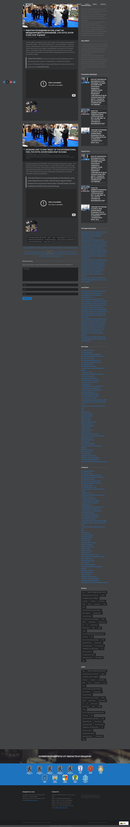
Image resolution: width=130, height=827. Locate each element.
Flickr (98, 796)
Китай (84, 631)
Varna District (97, 604)
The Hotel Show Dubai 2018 (64, 157)
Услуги (87, 4)
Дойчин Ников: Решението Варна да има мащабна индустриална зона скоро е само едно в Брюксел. (93, 280)
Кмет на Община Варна (88, 444)
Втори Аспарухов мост (87, 426)
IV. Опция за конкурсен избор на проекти (93, 406)
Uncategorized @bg (44, 37)
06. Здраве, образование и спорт (91, 360)
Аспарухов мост (97, 613)
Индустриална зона (87, 438)
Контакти (103, 4)
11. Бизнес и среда (86, 372)
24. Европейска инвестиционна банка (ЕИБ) (94, 400)
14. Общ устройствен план (89, 378)
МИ (91, 636)
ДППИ (84, 622)
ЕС (87, 625)
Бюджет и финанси (87, 424)
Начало (54, 4)
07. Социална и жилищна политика (91, 362)
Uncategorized (85, 412)
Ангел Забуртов (86, 613)
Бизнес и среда (85, 420)
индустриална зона (87, 657)
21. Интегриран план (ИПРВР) (89, 394)
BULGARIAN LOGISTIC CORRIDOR (90, 598)
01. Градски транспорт (87, 350)
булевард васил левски (88, 654)
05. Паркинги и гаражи (87, 358)
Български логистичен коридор (91, 619)
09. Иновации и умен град (88, 366)
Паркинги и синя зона (87, 449)
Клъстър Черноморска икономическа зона (93, 634)
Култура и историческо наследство (91, 446)
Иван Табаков (86, 628)
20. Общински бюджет (88, 392)
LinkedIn (86, 796)
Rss (94, 796)
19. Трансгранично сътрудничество (91, 390)
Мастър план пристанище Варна (91, 639)
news (82, 408)
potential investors (36, 157)
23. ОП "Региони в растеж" (89, 398)
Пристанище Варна (86, 451)
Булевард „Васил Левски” (88, 422)
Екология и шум (86, 432)
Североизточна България (88, 455)
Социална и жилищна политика (90, 457)
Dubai (49, 155)
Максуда (83, 447)
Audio (82, 404)
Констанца (85, 636)
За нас (62, 4)
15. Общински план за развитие (90, 380)
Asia (84, 592)
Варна (103, 619)
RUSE (84, 604)
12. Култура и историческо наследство (92, 374)
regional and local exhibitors (49, 157)
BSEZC (45, 155)
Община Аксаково (87, 642)
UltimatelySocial (76, 826)
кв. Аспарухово (85, 442)
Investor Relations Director (36, 239)
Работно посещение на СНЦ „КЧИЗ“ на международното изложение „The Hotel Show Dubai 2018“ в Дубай (50, 32)
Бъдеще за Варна (87, 616)
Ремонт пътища (86, 453)
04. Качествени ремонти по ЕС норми (92, 356)
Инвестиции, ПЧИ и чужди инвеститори (92, 436)
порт (84, 660)
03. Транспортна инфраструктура (91, 354)
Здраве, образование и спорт (90, 434)
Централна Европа (87, 651)
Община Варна (98, 642)
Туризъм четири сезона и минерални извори (94, 461)
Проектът (70, 4)
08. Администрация (87, 364)
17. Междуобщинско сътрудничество (92, 386)
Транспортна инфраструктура (90, 459)
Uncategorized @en (44, 154)
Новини (95, 4)
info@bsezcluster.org (32, 800)
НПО (103, 639)
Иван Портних (94, 625)
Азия (104, 604)
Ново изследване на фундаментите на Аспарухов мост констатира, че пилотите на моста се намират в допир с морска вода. (94, 242)
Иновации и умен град (87, 440)
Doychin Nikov (101, 601)
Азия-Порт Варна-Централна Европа (92, 610)
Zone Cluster (47, 241)
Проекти (79, 4)
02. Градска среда (86, 352)
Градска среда (85, 428)
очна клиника (98, 657)
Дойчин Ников (92, 622)
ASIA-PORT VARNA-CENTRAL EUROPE (97, 592)
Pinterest (90, 796)
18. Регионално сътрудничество (90, 388)
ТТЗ (102, 648)
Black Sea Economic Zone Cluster (35, 155)
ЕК (83, 625)
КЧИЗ (29, 4)
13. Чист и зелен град (87, 376)
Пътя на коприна (99, 645)
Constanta (85, 601)
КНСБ (93, 628)
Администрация (86, 418)
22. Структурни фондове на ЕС (90, 396)
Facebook (83, 796)
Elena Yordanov (55, 155)
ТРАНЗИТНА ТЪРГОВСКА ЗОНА (90, 648)
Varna (89, 604)
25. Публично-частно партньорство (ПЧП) (93, 402)
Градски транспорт (86, 430)
